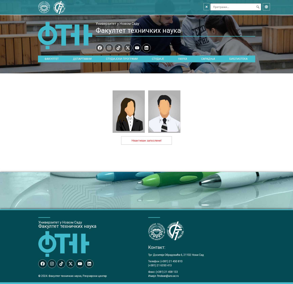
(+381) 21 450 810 (171, 261)
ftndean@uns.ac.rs (168, 276)
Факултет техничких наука (138, 30)
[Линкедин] (146, 48)
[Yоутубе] (137, 48)
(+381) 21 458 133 (167, 271)
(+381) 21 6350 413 (160, 265)
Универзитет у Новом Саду (117, 24)
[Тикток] (118, 48)
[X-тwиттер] (128, 48)
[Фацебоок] (100, 48)
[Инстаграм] (109, 48)
